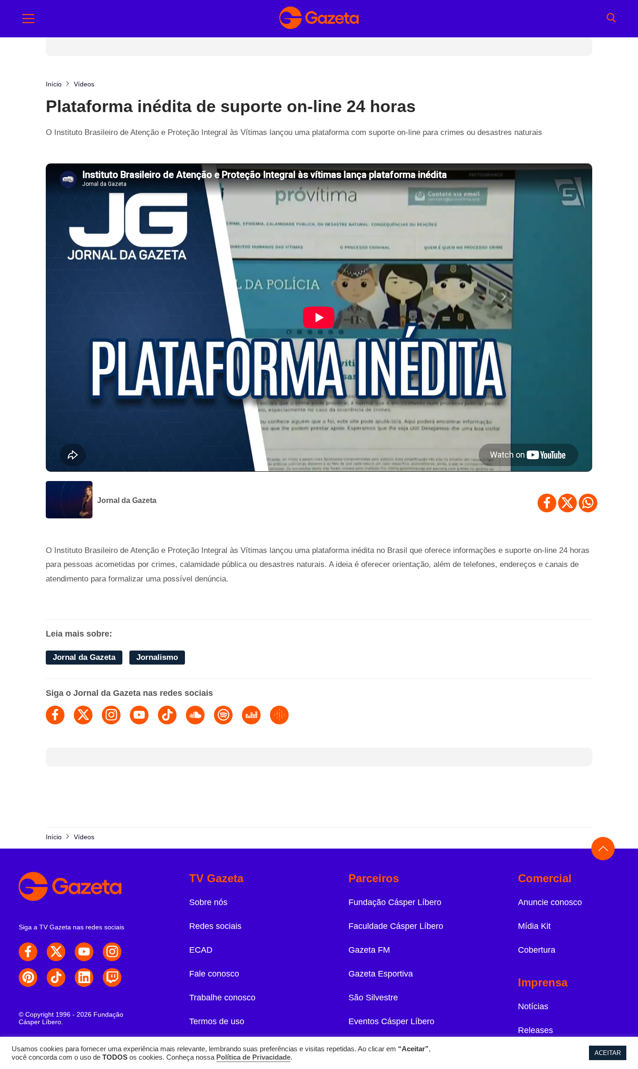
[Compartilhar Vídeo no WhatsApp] (588, 503)
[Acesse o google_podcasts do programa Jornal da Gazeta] (279, 715)
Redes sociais (215, 926)
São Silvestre (373, 997)
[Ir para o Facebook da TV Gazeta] (28, 951)
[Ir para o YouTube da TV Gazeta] (84, 951)
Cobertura (536, 950)
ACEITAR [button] (608, 1052)
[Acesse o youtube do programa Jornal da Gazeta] (139, 715)
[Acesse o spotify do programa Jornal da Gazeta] (223, 715)
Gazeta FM (369, 950)
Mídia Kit (534, 926)
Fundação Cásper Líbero (394, 902)
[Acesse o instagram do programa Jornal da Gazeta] (111, 715)
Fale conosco (214, 973)
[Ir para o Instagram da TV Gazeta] (112, 951)
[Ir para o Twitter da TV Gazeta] (56, 951)
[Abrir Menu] (28, 18)
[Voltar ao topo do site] (603, 848)
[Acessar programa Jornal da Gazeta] (69, 500)
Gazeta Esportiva (380, 973)
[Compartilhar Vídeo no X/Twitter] (567, 503)
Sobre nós (208, 902)
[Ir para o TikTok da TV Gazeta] (56, 977)
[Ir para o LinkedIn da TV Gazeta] (84, 977)
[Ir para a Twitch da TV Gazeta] (112, 977)
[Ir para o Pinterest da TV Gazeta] (28, 977)
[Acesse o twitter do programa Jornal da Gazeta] (83, 715)
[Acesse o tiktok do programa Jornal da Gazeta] (167, 715)
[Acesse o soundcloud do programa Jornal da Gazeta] (195, 715)
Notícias (533, 1006)
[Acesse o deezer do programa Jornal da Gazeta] (251, 715)
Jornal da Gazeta (126, 500)
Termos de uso (216, 1021)
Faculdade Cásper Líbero (395, 926)
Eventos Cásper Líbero (391, 1021)
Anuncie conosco (550, 902)
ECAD (201, 950)
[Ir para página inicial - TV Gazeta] (319, 19)
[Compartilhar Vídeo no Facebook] (547, 503)
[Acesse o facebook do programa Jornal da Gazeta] (55, 715)
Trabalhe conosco (222, 997)
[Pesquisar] (611, 18)
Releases (535, 1030)
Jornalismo (157, 657)
